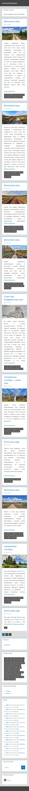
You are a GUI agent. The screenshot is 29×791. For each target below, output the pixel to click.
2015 (9, 658)
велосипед (8, 95)
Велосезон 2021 (11, 490)
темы (16, 407)
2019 (19, 658)
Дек (18, 724)
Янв (10, 714)
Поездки (8, 691)
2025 (19, 660)
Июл (5, 716)
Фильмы (8, 693)
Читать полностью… (10, 91)
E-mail (8, 780)
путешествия (19, 229)
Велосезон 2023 (11, 185)
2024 (6, 172)
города (10, 366)
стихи (6, 679)
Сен (10, 720)
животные (18, 667)
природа (7, 97)
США (23, 663)
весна (14, 95)
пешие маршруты (9, 674)
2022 (6, 283)
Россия (13, 97)
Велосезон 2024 (12, 105)
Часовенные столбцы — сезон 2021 (12, 380)
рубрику (18, 264)
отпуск (7, 368)
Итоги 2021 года (11, 442)
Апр (18, 705)
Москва (13, 663)
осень (22, 95)
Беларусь (7, 663)
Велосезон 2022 (11, 239)
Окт (13, 724)
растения (21, 677)
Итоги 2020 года (12, 610)
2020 (6, 597)
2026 (22, 660)
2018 (16, 658)
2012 (5, 658)
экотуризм (19, 97)
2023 (6, 226)
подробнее (7, 645)
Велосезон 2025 (12, 21)
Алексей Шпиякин (9, 3)
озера (11, 672)
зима (5, 670)
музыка (6, 672)
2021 (6, 429)
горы (5, 667)
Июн (23, 735)
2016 (12, 658)
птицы (6, 677)
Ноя (15, 711)
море (18, 366)
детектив (11, 667)
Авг (8, 716)
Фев (13, 722)
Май (21, 709)
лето (18, 95)
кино (9, 670)
